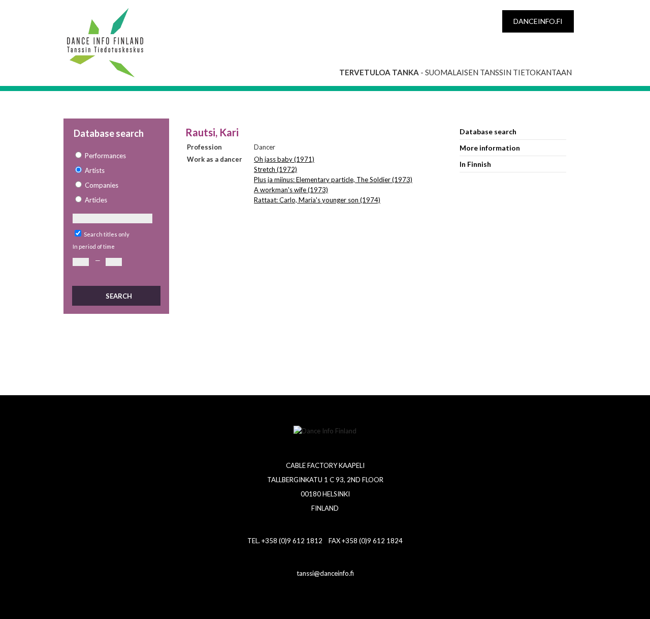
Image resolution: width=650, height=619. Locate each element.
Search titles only (106, 234)
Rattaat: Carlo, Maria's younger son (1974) (317, 200)
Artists (95, 170)
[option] (116, 156)
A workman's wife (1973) (291, 190)
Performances (105, 156)
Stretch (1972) (275, 169)
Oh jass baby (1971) (284, 159)
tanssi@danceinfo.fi (325, 573)
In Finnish (475, 164)
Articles (96, 200)
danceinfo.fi (538, 21)
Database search (488, 131)
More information (490, 147)
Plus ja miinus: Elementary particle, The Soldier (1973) (333, 179)
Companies (101, 185)
